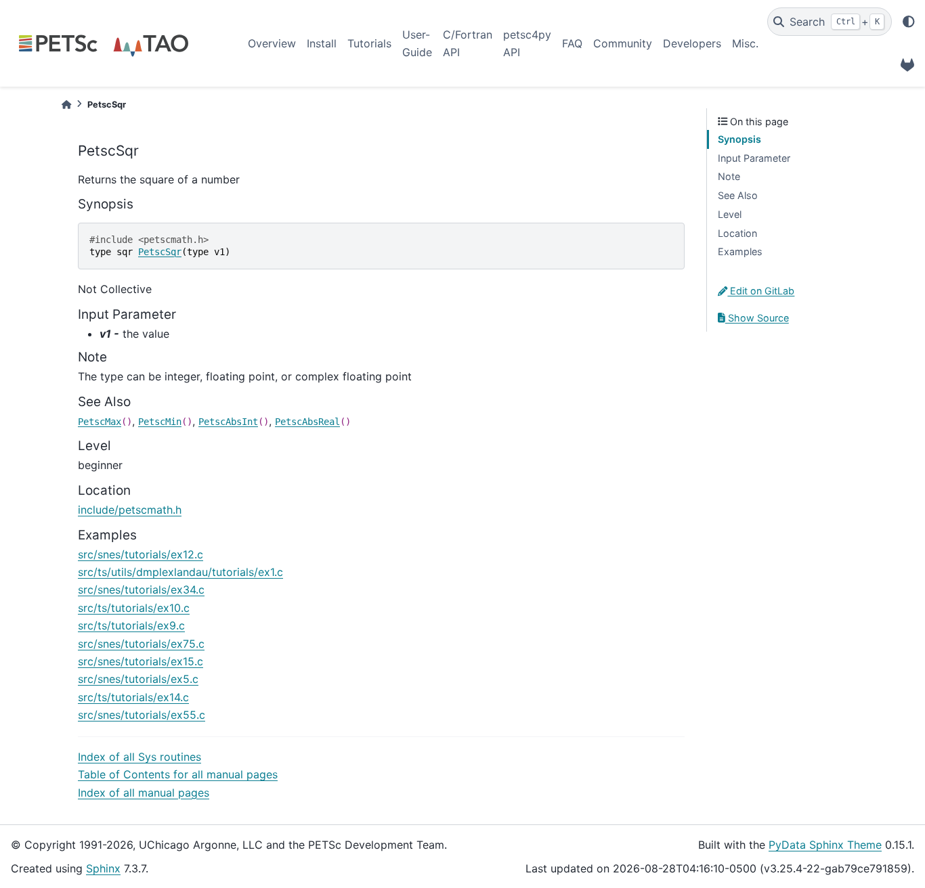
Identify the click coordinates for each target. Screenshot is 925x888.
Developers (692, 43)
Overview (272, 43)
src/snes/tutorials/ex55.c (141, 715)
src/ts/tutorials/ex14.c (133, 697)
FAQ (572, 43)
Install (322, 43)
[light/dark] (908, 21)
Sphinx (103, 868)
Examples (740, 251)
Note (729, 176)
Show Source (757, 318)
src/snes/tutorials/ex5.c (138, 679)
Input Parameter (754, 158)
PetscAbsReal (307, 421)
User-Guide (417, 43)
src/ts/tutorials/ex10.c (134, 608)
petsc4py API (527, 43)
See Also (738, 195)
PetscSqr (159, 251)
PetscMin (159, 421)
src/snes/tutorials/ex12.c (140, 554)
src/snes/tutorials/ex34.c (141, 589)
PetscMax (99, 421)
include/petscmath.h (129, 509)
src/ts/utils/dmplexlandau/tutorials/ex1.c (180, 572)
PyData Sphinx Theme (825, 844)
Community (622, 43)
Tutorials (369, 43)
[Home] (66, 104)
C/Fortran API (467, 43)
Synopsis (739, 139)
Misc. (745, 43)
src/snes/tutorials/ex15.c (140, 661)
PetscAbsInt (228, 421)
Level (729, 214)
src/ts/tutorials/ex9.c (131, 625)
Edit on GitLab (760, 290)
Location (737, 233)
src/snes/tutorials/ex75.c (141, 643)
